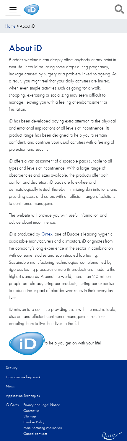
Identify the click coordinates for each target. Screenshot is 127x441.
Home (10, 26)
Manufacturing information (42, 427)
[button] (119, 9)
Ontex (46, 234)
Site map (29, 416)
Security (11, 367)
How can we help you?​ (23, 376)
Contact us (31, 410)
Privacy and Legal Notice (41, 404)
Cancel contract (35, 433)
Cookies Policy (34, 422)
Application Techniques (23, 395)
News (10, 386)
